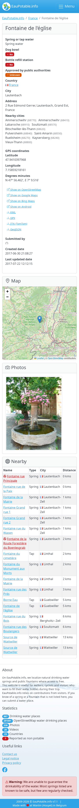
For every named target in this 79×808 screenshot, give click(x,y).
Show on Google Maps (24, 195)
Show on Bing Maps (22, 201)
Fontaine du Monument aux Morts (14, 568)
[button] (39, 319)
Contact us (9, 754)
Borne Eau (10, 600)
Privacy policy (11, 763)
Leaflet (40, 358)
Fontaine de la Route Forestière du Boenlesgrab (14, 543)
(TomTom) (18, 223)
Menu (69, 6)
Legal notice (10, 758)
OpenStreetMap (55, 358)
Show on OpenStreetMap (25, 189)
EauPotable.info (24, 6)
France (33, 18)
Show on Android (20, 206)
